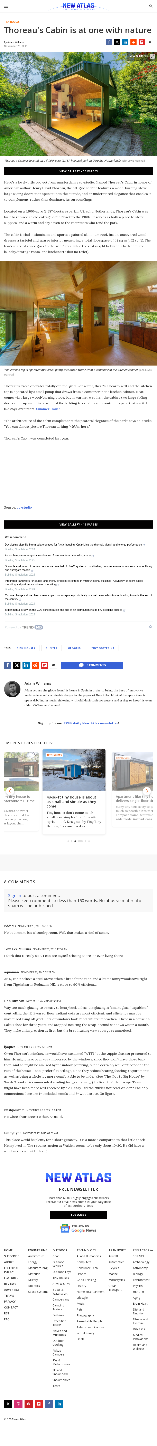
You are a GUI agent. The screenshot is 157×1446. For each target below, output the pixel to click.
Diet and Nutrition (139, 1311)
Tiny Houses (12, 22)
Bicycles (114, 1268)
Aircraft (113, 1256)
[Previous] (10, 791)
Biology (138, 1274)
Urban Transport (115, 1288)
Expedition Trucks (59, 1323)
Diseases (139, 1329)
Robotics (34, 1286)
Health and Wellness (140, 1347)
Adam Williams (38, 683)
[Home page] (78, 7)
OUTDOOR (60, 1250)
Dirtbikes (58, 1315)
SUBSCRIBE (11, 1256)
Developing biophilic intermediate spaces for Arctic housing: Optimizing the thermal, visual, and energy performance (73, 544)
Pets (80, 1309)
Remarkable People (89, 1321)
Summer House (48, 409)
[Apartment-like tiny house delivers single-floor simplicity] (78, 770)
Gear (56, 1256)
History (81, 1286)
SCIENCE (139, 1256)
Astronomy (140, 1268)
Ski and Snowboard (60, 1372)
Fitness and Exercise (140, 1321)
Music (80, 1303)
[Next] (147, 791)
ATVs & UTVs (61, 1284)
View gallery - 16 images (78, 171)
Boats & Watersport (60, 1291)
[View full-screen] (152, 56)
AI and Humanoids (89, 1256)
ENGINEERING (37, 1250)
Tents (56, 1386)
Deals (80, 1339)
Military (33, 1280)
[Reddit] (133, 42)
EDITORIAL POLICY (11, 1270)
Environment (141, 1280)
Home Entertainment (90, 1292)
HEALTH (138, 1292)
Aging (136, 1297)
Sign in (14, 895)
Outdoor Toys (62, 1272)
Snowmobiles (61, 1380)
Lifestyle (82, 1297)
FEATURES (11, 1278)
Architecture (36, 1256)
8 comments (96, 665)
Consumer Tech (87, 1268)
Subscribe (78, 1215)
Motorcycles (117, 1280)
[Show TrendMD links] (150, 626)
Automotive (116, 1262)
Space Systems (38, 1292)
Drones (81, 1274)
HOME (8, 1250)
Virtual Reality (85, 1333)
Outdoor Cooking (58, 1342)
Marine (113, 1274)
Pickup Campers (58, 1352)
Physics (138, 1286)
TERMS (9, 1295)
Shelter (51, 648)
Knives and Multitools (60, 1333)
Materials (34, 1274)
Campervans (61, 1299)
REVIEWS (10, 1284)
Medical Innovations (140, 1337)
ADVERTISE (11, 1290)
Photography (85, 1315)
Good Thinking (86, 1280)
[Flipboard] (142, 42)
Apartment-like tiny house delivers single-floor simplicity (78, 799)
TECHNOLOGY (86, 1250)
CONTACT (11, 1307)
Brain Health (141, 1303)
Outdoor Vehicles (58, 1264)
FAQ (7, 1319)
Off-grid (74, 648)
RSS (6, 1313)
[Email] (150, 42)
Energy (32, 1262)
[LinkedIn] (125, 42)
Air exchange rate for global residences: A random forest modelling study (48, 555)
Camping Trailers (58, 1307)
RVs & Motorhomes (61, 1362)
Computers (84, 1262)
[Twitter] (117, 42)
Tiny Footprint (102, 648)
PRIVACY (10, 1301)
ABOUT (9, 1262)
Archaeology (141, 1262)
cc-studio (24, 507)
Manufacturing (37, 1268)
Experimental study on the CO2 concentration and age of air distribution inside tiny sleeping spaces (63, 609)
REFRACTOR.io (143, 1250)
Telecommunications (90, 1327)
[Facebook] (109, 42)
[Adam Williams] (12, 689)
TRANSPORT (117, 1250)
